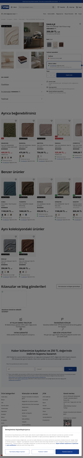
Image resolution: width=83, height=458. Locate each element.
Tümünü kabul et (67, 451)
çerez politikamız (11, 445)
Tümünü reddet (43, 451)
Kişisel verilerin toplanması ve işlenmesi (67, 443)
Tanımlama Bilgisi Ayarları (17, 451)
